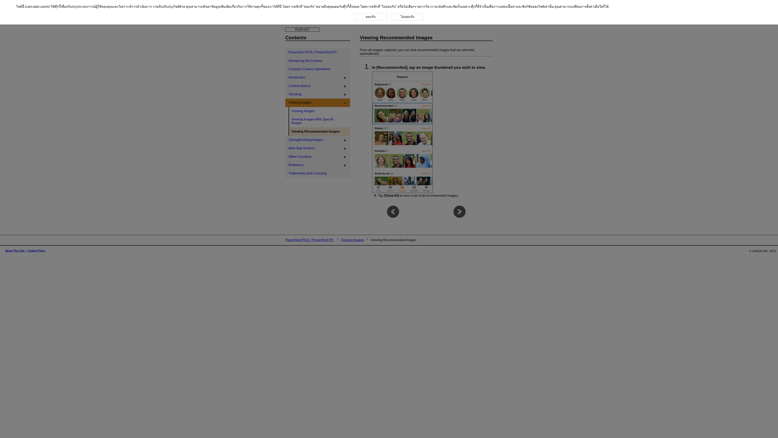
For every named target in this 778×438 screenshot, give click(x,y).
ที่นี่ (279, 6)
